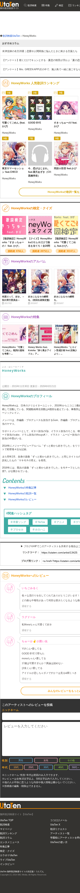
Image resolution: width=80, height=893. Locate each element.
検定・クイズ (7, 851)
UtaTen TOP (6, 820)
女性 (46, 760)
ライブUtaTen (7, 859)
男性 (20, 760)
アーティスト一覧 (60, 833)
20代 (30, 767)
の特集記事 (22, 487)
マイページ (6, 829)
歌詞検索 (31, 5)
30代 (46, 767)
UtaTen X (55, 824)
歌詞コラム (6, 837)
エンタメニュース (9, 842)
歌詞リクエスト (58, 829)
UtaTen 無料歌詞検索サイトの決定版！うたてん (22, 871)
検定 (60, 5)
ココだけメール (58, 820)
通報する (26, 606)
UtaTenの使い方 (59, 842)
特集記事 (5, 846)
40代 (60, 767)
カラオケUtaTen (8, 855)
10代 (16, 767)
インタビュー (7, 864)
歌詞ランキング (8, 833)
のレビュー (22, 499)
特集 (47, 5)
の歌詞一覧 (22, 493)
